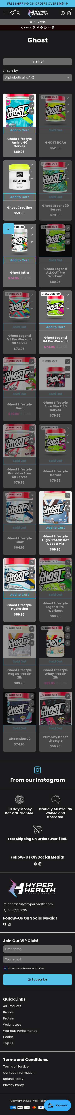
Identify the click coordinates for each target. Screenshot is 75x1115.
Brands (8, 1012)
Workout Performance (20, 1031)
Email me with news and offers (26, 968)
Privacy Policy (13, 1085)
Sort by (10, 71)
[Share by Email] (49, 27)
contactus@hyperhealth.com (28, 904)
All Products (12, 1006)
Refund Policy (13, 1079)
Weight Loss (12, 1024)
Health (8, 1037)
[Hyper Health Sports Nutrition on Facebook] (35, 864)
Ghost (41, 21)
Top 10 (8, 1043)
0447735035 (15, 910)
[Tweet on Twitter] (38, 27)
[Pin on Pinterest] (41, 27)
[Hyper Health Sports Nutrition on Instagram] (37, 770)
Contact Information (18, 1072)
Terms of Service (16, 1066)
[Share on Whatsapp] (45, 27)
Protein (8, 1018)
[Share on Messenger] (53, 27)
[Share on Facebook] (34, 27)
